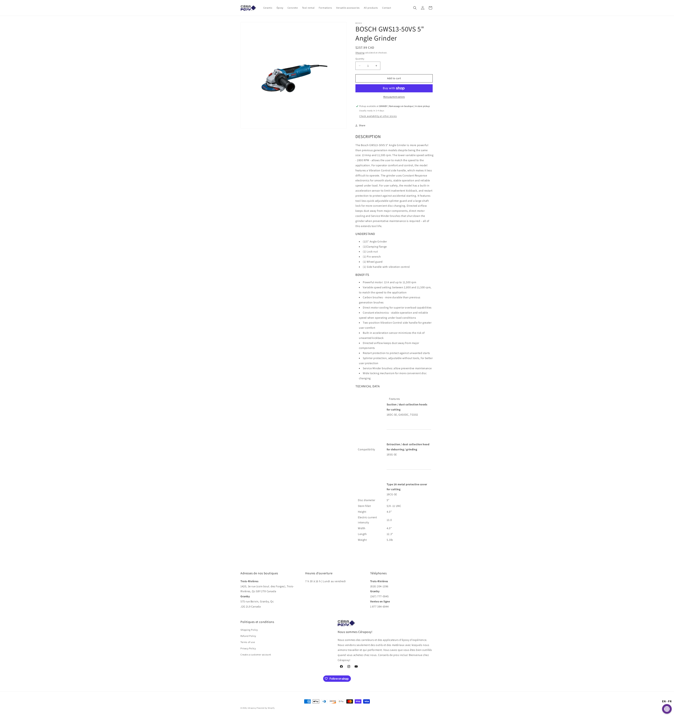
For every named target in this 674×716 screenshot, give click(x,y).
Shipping (359, 52)
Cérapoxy (252, 708)
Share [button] (362, 125)
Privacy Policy (248, 648)
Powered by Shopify (266, 708)
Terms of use (247, 642)
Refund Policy (248, 636)
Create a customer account (255, 654)
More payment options (394, 96)
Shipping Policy (249, 629)
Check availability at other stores (378, 116)
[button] (415, 8)
